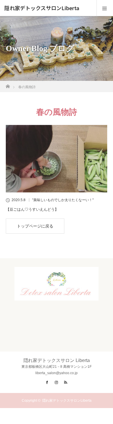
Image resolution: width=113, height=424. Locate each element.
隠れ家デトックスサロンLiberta (41, 8)
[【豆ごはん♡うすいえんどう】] (56, 158)
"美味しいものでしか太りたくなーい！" (63, 200)
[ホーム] (8, 85)
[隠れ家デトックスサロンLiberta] (56, 295)
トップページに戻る (35, 226)
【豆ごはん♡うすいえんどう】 (32, 209)
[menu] (104, 8)
